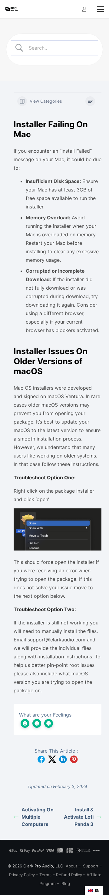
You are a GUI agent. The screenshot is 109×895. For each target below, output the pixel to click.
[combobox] (94, 890)
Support (90, 865)
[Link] (84, 9)
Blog (65, 883)
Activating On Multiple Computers (37, 817)
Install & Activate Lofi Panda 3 (79, 817)
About (71, 865)
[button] (100, 9)
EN (97, 890)
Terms (45, 874)
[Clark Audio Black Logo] (11, 9)
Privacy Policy (22, 874)
